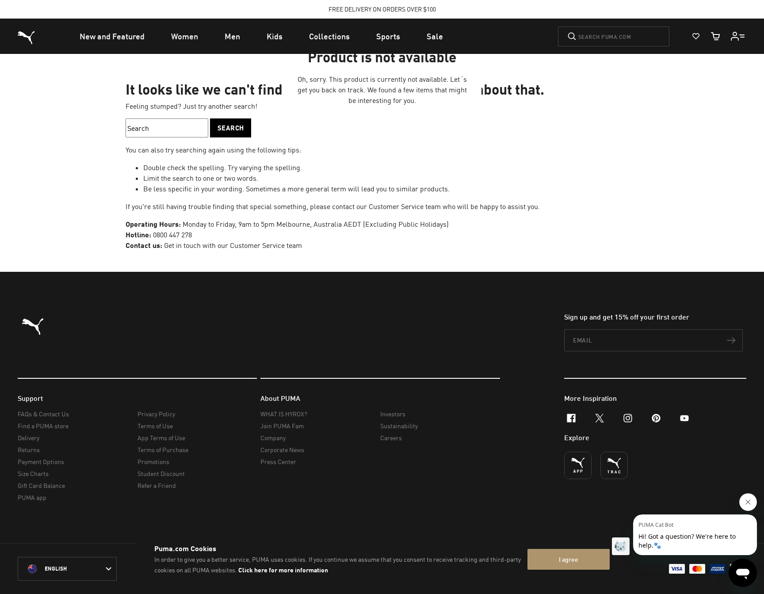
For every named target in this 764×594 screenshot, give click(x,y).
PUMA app (32, 497)
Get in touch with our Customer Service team (232, 245)
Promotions (153, 461)
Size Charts (33, 473)
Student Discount (161, 473)
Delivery (28, 438)
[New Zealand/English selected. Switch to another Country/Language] (67, 568)
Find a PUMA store (43, 426)
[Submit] (572, 36)
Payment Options (41, 461)
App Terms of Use (161, 438)
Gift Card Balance (41, 485)
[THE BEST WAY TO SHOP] (578, 465)
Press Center (278, 461)
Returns (29, 449)
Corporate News (282, 449)
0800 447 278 (172, 234)
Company (273, 438)
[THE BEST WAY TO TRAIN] (614, 465)
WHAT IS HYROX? (283, 414)
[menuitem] (112, 36)
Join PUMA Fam (282, 426)
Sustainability (399, 426)
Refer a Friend (157, 485)
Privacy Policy (156, 414)
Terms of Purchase (163, 449)
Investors (392, 414)
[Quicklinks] (738, 36)
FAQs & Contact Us (43, 414)
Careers (391, 438)
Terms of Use (155, 426)
